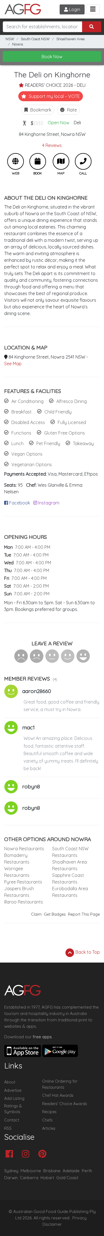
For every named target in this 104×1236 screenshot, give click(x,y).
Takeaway (83, 443)
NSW (10, 39)
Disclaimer (52, 1224)
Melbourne (31, 1170)
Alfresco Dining (71, 401)
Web (15, 161)
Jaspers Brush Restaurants (19, 892)
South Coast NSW (35, 39)
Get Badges (55, 914)
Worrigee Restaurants (16, 872)
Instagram (48, 503)
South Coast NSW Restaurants (70, 852)
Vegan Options (26, 454)
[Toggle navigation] (93, 9)
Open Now (58, 122)
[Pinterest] (43, 1154)
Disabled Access (28, 422)
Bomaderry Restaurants (16, 858)
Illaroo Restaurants (23, 902)
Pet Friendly (48, 443)
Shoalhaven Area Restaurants (69, 865)
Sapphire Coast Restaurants (68, 878)
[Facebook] (10, 1154)
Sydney (11, 1170)
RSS (8, 1128)
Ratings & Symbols (13, 1109)
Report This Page (84, 914)
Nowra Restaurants (24, 848)
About (9, 1082)
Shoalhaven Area (70, 39)
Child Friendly (58, 412)
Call (83, 161)
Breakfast (21, 412)
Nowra (17, 44)
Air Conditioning (27, 401)
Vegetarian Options (31, 464)
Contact (11, 1120)
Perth (87, 1170)
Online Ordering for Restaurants (59, 1084)
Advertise (12, 1090)
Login (74, 9)
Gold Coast (67, 1177)
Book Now (52, 56)
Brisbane (51, 1170)
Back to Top (87, 952)
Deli (77, 122)
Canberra (29, 1177)
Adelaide (71, 1170)
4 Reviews (52, 145)
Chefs (47, 1120)
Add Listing (14, 1098)
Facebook (19, 503)
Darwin (11, 1177)
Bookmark (40, 110)
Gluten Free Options (64, 433)
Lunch (17, 443)
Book (37, 161)
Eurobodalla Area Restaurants (70, 892)
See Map (13, 363)
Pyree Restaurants (23, 882)
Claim (36, 914)
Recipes (49, 1111)
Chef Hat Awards (57, 1095)
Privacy (79, 1217)
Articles (48, 1128)
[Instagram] (27, 1154)
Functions (21, 433)
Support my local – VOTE (54, 96)
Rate (71, 110)
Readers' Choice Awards (64, 1103)
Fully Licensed (72, 422)
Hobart (47, 1177)
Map (61, 161)
